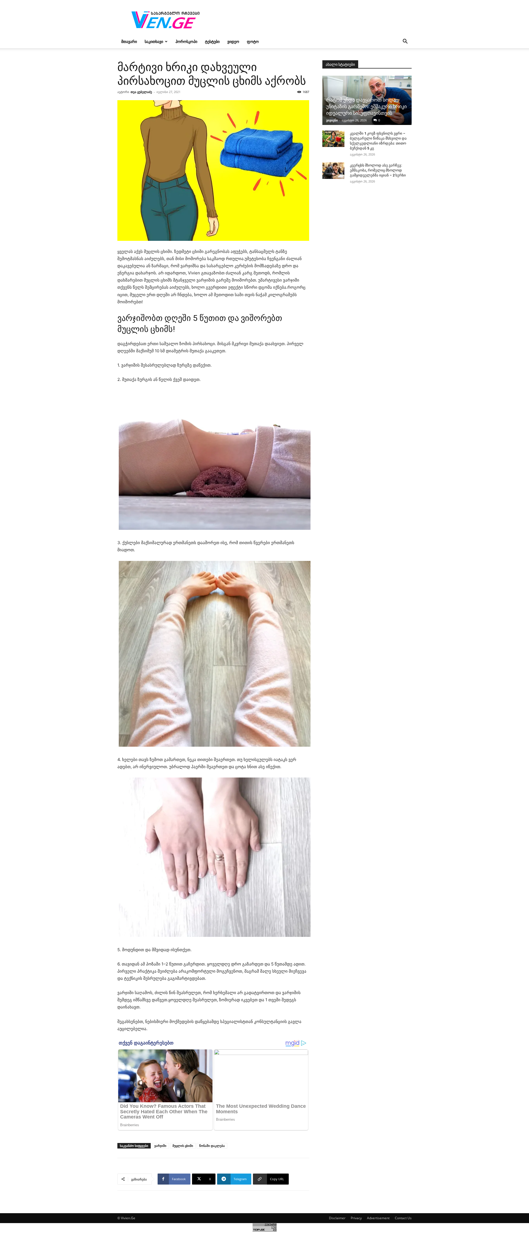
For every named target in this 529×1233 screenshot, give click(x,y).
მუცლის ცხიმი (182, 1146)
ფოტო (253, 41)
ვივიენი (332, 120)
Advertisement (378, 1218)
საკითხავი (154, 41)
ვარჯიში (160, 1146)
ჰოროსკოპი (186, 41)
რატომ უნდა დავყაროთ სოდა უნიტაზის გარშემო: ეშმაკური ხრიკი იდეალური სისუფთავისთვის (366, 106)
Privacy (356, 1218)
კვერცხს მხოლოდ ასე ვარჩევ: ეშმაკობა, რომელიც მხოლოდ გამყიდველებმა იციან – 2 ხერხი (378, 170)
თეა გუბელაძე (141, 92)
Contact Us (403, 1218)
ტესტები (212, 41)
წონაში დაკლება (212, 1146)
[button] (405, 42)
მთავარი (129, 41)
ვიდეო (233, 41)
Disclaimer (337, 1218)
